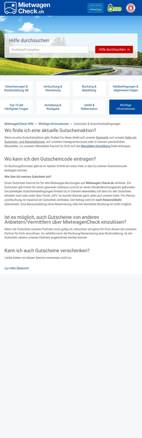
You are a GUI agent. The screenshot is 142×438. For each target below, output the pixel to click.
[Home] (27, 8)
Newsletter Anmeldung (96, 146)
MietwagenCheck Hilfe (19, 124)
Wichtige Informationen (53, 124)
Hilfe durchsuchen (112, 49)
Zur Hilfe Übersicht (16, 268)
